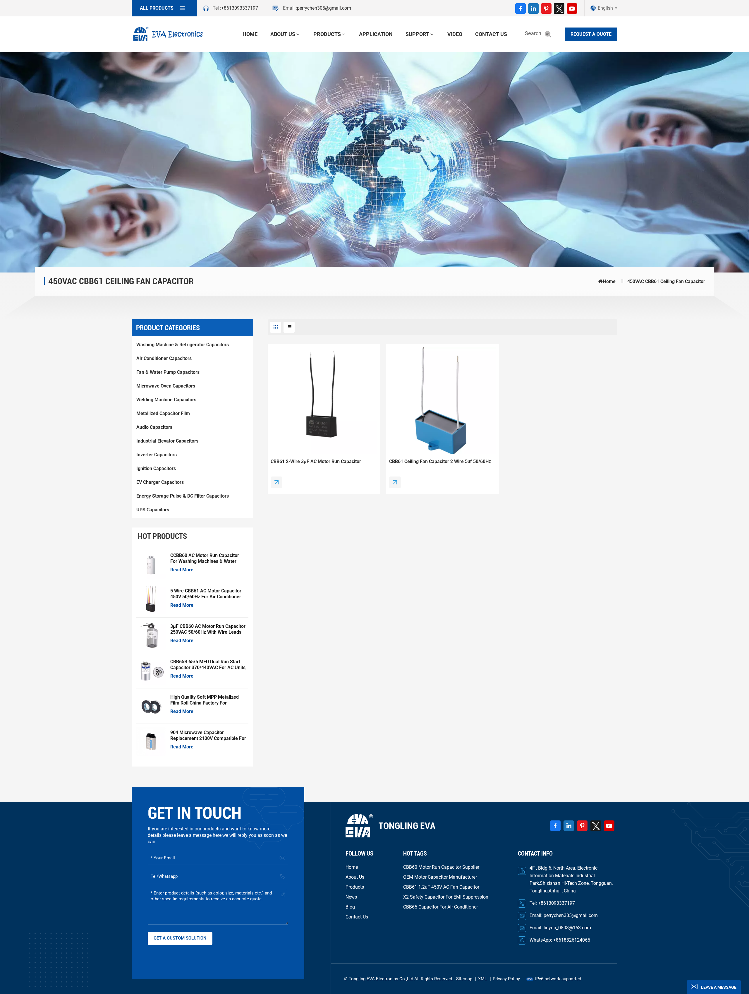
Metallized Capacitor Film (163, 413)
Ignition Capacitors (156, 468)
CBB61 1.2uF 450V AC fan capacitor (441, 887)
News (351, 897)
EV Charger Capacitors (160, 482)
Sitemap (464, 978)
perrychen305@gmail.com (324, 8)
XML (482, 978)
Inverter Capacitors (156, 454)
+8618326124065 (571, 940)
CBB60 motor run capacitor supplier (441, 867)
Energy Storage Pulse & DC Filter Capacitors (182, 496)
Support (417, 34)
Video (454, 34)
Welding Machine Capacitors (166, 399)
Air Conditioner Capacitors (164, 358)
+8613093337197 (239, 8)
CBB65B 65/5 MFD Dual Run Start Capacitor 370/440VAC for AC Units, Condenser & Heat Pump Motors (208, 665)
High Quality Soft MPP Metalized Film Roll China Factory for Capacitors (204, 700)
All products (156, 8)
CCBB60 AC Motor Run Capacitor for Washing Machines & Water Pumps (204, 558)
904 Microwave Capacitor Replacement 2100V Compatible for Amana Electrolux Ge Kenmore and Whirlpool (208, 735)
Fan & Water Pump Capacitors (168, 372)
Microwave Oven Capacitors (165, 386)
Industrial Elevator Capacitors (167, 441)
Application (376, 34)
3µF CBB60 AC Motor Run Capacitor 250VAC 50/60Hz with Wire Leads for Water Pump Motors (207, 629)
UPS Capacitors (152, 510)
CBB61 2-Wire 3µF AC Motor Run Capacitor (316, 461)
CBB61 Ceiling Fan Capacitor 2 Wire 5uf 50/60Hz (440, 461)
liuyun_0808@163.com (567, 927)
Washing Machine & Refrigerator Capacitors (182, 344)
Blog (350, 907)
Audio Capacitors (154, 427)
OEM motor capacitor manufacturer (440, 877)
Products (327, 34)
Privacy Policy (506, 978)
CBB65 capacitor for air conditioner (440, 907)
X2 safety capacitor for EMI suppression (445, 897)
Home (250, 34)
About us (282, 34)
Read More (181, 570)
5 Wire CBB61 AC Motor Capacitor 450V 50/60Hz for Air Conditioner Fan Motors (205, 594)
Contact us (491, 34)
